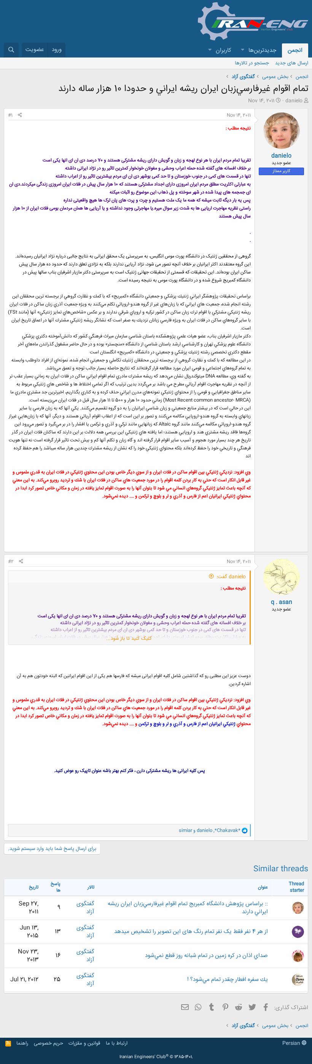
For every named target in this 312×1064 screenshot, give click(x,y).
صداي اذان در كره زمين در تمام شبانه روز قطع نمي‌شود (206, 955)
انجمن (295, 50)
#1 (10, 115)
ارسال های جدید (291, 63)
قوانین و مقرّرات (84, 1043)
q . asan (281, 602)
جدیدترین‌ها (262, 50)
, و (209, 830)
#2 (11, 562)
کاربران (223, 50)
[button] (242, 50)
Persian (292, 1043)
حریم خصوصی (48, 1043)
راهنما (22, 1043)
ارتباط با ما (116, 1043)
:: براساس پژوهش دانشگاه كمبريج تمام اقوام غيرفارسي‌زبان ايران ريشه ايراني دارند (188, 908)
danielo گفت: (231, 577)
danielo (293, 101)
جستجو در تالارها (252, 63)
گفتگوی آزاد (85, 908)
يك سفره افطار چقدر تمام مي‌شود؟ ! (227, 979)
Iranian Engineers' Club (156, 1057)
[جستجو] (11, 50)
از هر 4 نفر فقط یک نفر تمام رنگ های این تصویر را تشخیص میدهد (191, 931)
